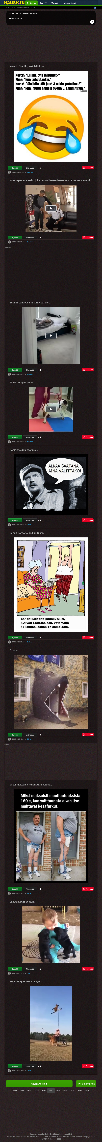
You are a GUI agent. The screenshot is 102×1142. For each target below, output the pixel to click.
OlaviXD (30, 242)
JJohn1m (30, 442)
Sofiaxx (29, 642)
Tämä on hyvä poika (21, 382)
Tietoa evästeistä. (15, 18)
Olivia (29, 739)
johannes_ (30, 374)
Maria (29, 525)
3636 (80, 1090)
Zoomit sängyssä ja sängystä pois (30, 302)
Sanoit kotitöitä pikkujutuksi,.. (27, 533)
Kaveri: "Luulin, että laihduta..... (28, 66)
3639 (58, 1090)
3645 (15, 1090)
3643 (29, 1090)
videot (33, 7)
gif (13, 7)
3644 (22, 1090)
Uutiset (54, 2)
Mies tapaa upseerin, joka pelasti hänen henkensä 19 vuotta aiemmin (50, 180)
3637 (73, 1090)
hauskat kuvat (23, 7)
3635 (87, 1090)
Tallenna (89, 167)
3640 (51, 1090)
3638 (65, 1090)
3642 (37, 1090)
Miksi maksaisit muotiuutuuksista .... (31, 784)
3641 (44, 1090)
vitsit (8, 7)
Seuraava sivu (38, 1083)
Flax (28, 973)
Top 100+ (44, 2)
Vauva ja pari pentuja (22, 901)
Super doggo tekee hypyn (25, 981)
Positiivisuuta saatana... (24, 450)
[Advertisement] (51, 44)
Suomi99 (30, 172)
